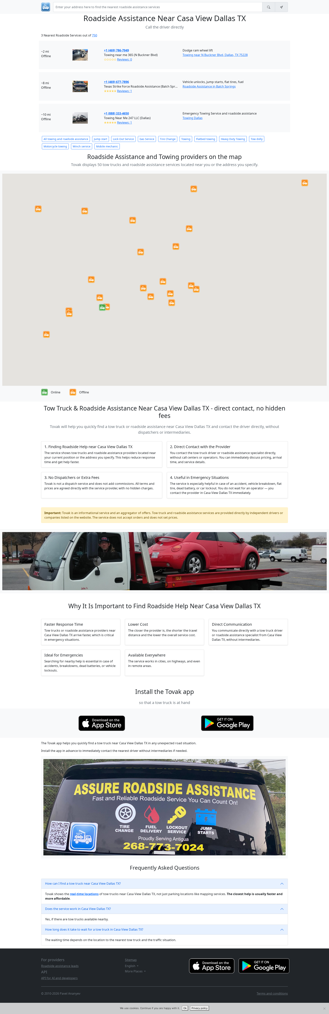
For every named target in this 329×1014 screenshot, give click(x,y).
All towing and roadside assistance (66, 139)
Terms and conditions (272, 993)
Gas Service (147, 139)
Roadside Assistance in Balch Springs (209, 86)
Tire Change (168, 139)
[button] (163, 281)
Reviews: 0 (124, 59)
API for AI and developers (59, 978)
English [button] (130, 966)
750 (94, 35)
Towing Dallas (193, 118)
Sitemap (131, 960)
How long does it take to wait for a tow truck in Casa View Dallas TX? (94, 929)
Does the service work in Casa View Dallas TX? (78, 909)
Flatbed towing (205, 139)
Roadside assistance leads (60, 966)
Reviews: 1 (124, 91)
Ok (185, 1008)
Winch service (81, 146)
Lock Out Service (123, 139)
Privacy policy (200, 1008)
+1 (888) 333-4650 (116, 113)
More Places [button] (134, 971)
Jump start (100, 139)
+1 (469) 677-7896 (116, 82)
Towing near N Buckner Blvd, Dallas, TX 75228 (215, 55)
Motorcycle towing (55, 146)
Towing (185, 139)
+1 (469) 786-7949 (116, 50)
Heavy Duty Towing (233, 139)
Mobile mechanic (107, 146)
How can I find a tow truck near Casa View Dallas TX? (83, 883)
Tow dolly (257, 139)
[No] (324, 1008)
